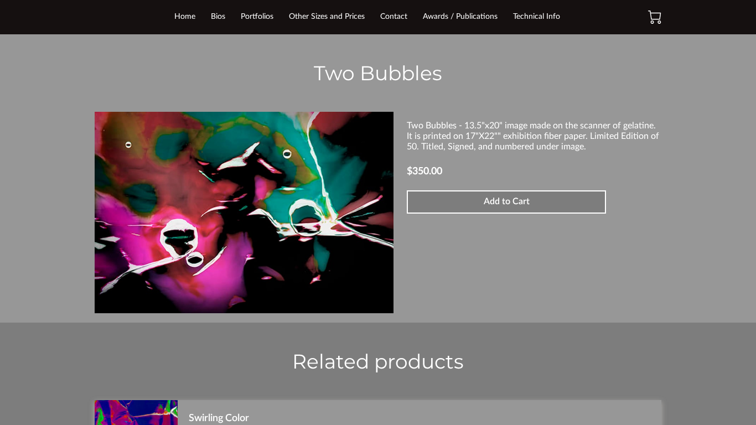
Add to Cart (507, 201)
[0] (654, 17)
